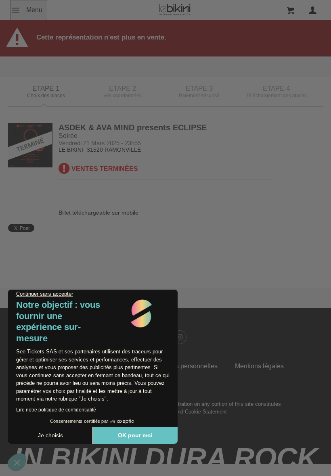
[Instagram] (179, 337)
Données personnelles (185, 366)
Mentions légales (259, 366)
